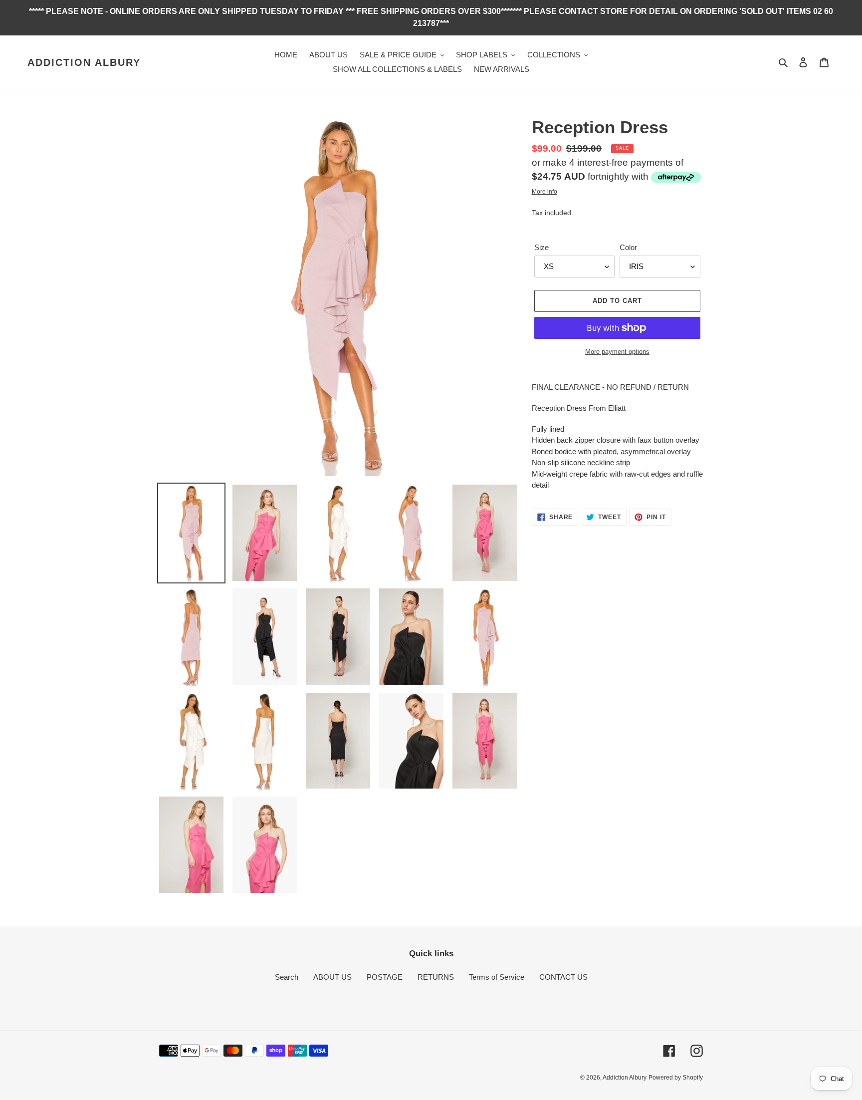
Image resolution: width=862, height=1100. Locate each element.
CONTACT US (563, 977)
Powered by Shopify (675, 1077)
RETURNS (436, 977)
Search (286, 977)
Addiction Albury (84, 62)
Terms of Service (496, 977)
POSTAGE (385, 977)
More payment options (617, 351)
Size (541, 247)
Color (628, 247)
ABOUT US (332, 977)
